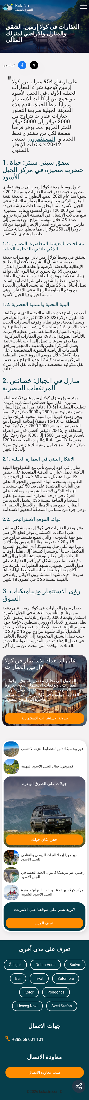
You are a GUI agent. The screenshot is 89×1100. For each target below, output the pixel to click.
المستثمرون (41, 139)
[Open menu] (83, 7)
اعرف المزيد (44, 923)
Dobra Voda (46, 964)
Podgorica (56, 992)
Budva (75, 964)
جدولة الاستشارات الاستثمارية (44, 718)
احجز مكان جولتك (44, 839)
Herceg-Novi (27, 1006)
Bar (18, 978)
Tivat (39, 978)
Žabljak (15, 964)
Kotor (28, 992)
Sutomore (65, 978)
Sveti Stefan (62, 1006)
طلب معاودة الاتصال (44, 1072)
